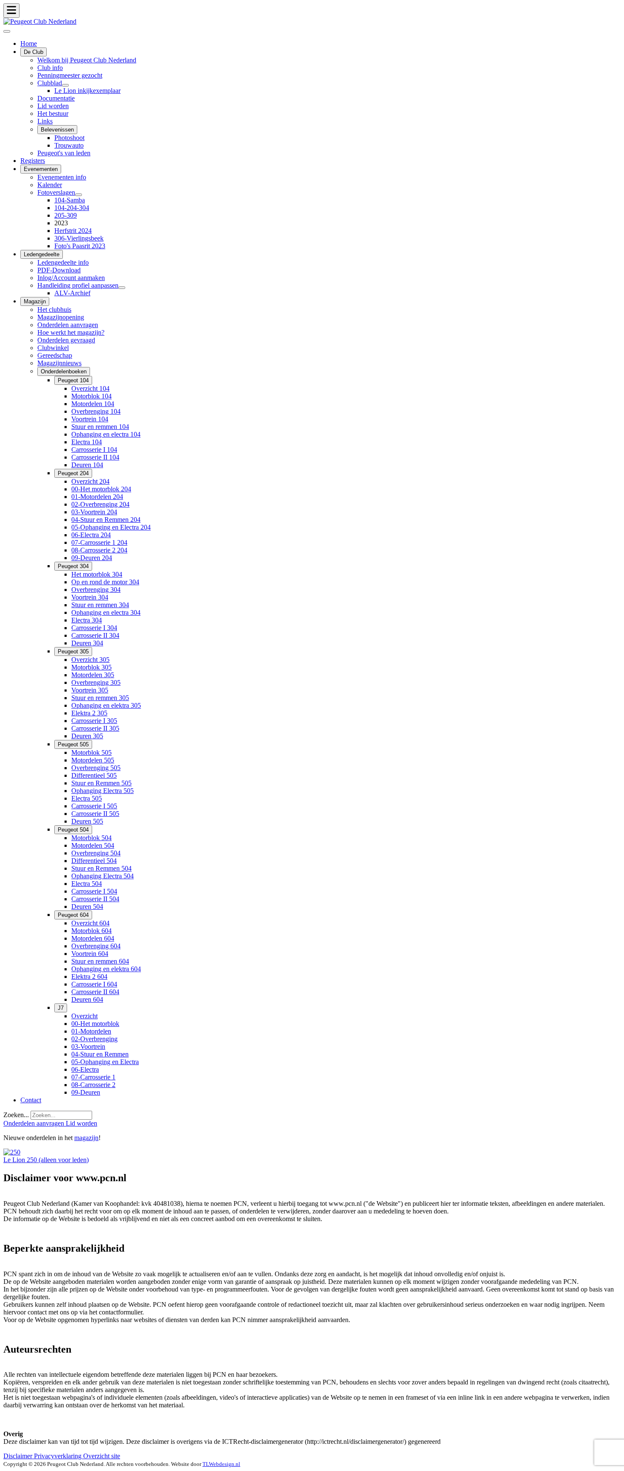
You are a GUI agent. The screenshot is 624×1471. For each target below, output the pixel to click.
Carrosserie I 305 (94, 720)
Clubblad (49, 83)
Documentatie (56, 98)
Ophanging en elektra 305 (106, 705)
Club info (50, 67)
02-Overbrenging (94, 1038)
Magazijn (35, 301)
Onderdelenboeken (64, 371)
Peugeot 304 (73, 566)
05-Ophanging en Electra (105, 1061)
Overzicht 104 (90, 388)
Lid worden (53, 105)
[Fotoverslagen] (78, 194)
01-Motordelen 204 (97, 496)
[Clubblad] (65, 85)
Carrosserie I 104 (94, 449)
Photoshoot (69, 137)
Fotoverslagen (56, 192)
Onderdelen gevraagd (66, 340)
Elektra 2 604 (89, 976)
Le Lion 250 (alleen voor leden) (46, 1159)
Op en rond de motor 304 (105, 582)
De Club (33, 52)
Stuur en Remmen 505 (101, 783)
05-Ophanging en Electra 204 (111, 527)
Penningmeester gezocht (69, 75)
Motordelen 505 (92, 760)
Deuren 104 (87, 464)
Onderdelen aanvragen (67, 324)
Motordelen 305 (92, 674)
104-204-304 (71, 207)
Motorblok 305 (91, 667)
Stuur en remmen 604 (100, 961)
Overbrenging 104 (96, 411)
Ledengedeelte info (63, 262)
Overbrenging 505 (96, 767)
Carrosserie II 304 (95, 635)
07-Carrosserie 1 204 (99, 542)
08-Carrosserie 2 (93, 1084)
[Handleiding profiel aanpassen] (121, 287)
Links (45, 121)
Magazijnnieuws (59, 363)
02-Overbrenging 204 (100, 504)
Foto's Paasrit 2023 (79, 245)
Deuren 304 (87, 643)
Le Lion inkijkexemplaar (87, 90)
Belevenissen (57, 129)
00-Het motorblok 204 (101, 489)
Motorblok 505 (91, 752)
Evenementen (41, 169)
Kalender (49, 184)
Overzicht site (101, 1456)
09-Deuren (85, 1092)
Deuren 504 (87, 906)
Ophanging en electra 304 (106, 612)
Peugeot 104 (73, 380)
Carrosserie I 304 (94, 627)
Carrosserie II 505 (95, 813)
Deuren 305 (87, 736)
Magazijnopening (60, 317)
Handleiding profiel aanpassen (77, 285)
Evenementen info (61, 177)
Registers (32, 160)
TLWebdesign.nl (221, 1464)
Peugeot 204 (73, 473)
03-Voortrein (88, 1046)
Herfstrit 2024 (73, 230)
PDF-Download (59, 270)
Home (28, 43)
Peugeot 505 (73, 744)
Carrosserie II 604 (95, 991)
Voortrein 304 (89, 597)
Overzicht (84, 1016)
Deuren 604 (87, 999)
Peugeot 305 (73, 651)
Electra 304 (86, 620)
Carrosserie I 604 (94, 984)
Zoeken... (16, 1114)
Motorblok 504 (91, 837)
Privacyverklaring (58, 1456)
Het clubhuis (54, 309)
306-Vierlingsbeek (79, 238)
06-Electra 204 (91, 534)
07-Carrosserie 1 (93, 1077)
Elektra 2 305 (89, 713)
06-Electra (85, 1069)
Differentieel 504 (94, 860)
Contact (30, 1100)
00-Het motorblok (95, 1023)
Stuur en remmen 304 (100, 604)
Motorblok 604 (91, 930)
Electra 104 (86, 442)
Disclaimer (18, 1456)
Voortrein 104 (89, 419)
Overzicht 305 (90, 659)
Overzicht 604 (90, 923)
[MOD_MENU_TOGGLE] (11, 10)
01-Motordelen (91, 1031)
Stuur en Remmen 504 (101, 868)
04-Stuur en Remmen (100, 1054)
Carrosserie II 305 (95, 728)
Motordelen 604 (92, 938)
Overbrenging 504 (96, 853)
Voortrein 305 (89, 690)
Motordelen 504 (92, 845)
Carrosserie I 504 (94, 891)
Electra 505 (86, 798)
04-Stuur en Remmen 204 (106, 519)
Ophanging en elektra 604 (106, 968)
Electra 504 (86, 883)
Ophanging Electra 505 (102, 790)
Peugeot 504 (73, 830)
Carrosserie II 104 (95, 457)
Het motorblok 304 (96, 574)
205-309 (65, 215)
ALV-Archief (72, 293)
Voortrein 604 (89, 953)
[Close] (6, 31)
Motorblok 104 (91, 396)
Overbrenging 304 (96, 589)
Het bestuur (52, 113)
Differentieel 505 (94, 775)
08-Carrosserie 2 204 (99, 550)
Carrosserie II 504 (95, 898)
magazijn (86, 1137)
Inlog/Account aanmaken (71, 277)
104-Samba (69, 200)
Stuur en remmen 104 (100, 426)
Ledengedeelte (41, 254)
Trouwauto (69, 145)
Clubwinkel (53, 347)
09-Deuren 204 (91, 557)
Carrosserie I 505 (94, 806)
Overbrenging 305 (96, 682)
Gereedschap (54, 355)
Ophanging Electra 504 (102, 876)
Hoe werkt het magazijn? (70, 332)
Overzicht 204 (90, 481)
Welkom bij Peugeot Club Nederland (86, 60)
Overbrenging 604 (96, 946)
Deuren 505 (87, 821)
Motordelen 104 (92, 403)
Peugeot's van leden (63, 153)
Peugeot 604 (73, 915)
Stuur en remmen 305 (100, 697)
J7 (61, 1008)
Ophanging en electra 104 (106, 434)
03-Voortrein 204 (94, 512)
